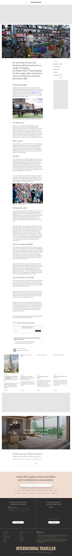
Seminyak (50, 490)
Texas (31, 490)
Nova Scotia (56, 490)
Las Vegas (22, 490)
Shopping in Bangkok (57, 64)
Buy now (53, 522)
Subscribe (37, 330)
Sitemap (39, 552)
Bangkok (24, 382)
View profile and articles (23, 350)
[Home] (36, 2)
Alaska (46, 490)
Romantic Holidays (24, 493)
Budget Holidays (52, 493)
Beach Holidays (45, 493)
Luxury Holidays (16, 493)
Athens (18, 490)
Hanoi (27, 490)
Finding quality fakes (57, 75)
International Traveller (22, 348)
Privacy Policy (49, 552)
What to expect (56, 69)
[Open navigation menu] (26, 2)
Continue (36, 463)
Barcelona (13, 490)
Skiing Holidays (30, 493)
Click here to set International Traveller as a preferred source (25, 341)
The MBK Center (57, 66)
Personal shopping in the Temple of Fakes (26, 323)
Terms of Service (44, 552)
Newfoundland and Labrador (38, 490)
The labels (55, 72)
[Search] (46, 2)
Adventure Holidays (38, 493)
